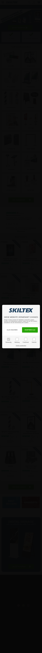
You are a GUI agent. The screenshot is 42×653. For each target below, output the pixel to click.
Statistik (34, 342)
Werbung (17, 342)
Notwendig (8, 342)
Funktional (26, 342)
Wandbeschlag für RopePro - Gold (11, 651)
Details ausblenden (21, 345)
